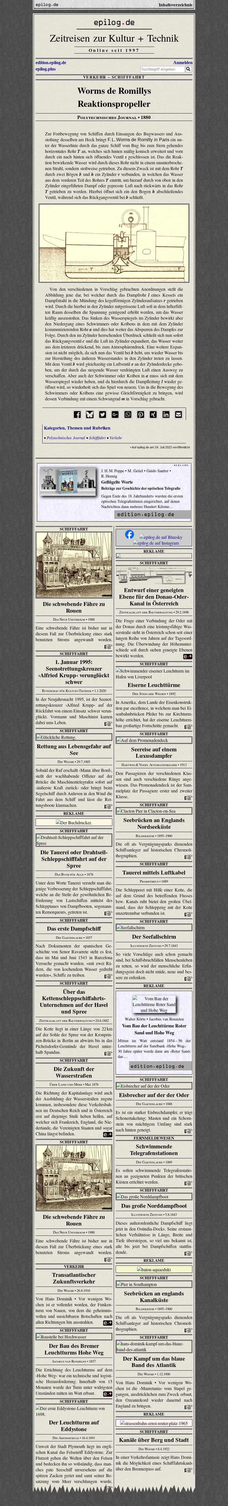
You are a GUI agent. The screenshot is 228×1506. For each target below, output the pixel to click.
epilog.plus (46, 69)
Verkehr (94, 77)
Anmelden (183, 62)
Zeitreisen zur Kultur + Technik (114, 37)
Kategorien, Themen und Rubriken (77, 427)
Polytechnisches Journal (66, 437)
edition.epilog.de (51, 62)
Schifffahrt (128, 77)
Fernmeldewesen (154, 1138)
